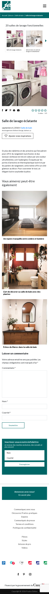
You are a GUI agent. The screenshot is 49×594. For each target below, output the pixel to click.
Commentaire (9, 368)
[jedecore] (37, 563)
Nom (5, 401)
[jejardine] (45, 563)
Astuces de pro (24, 544)
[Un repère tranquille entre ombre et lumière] (24, 213)
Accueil (4, 15)
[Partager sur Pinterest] (10, 110)
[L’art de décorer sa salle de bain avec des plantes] (24, 266)
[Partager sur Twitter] (6, 110)
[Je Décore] (6, 6)
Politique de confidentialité (24, 528)
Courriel (6, 412)
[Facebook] (18, 574)
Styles (24, 540)
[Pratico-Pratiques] (3, 563)
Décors (11, 15)
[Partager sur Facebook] (2, 110)
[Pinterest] (24, 574)
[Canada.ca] (38, 584)
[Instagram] (30, 574)
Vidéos (25, 548)
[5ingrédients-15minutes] (12, 563)
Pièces (24, 537)
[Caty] (21, 563)
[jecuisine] (29, 563)
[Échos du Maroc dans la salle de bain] (24, 322)
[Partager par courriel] (18, 110)
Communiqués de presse (24, 520)
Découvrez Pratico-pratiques (24, 513)
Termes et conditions (25, 524)
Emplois (24, 517)
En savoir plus (24, 493)
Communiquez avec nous (24, 509)
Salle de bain (19, 15)
